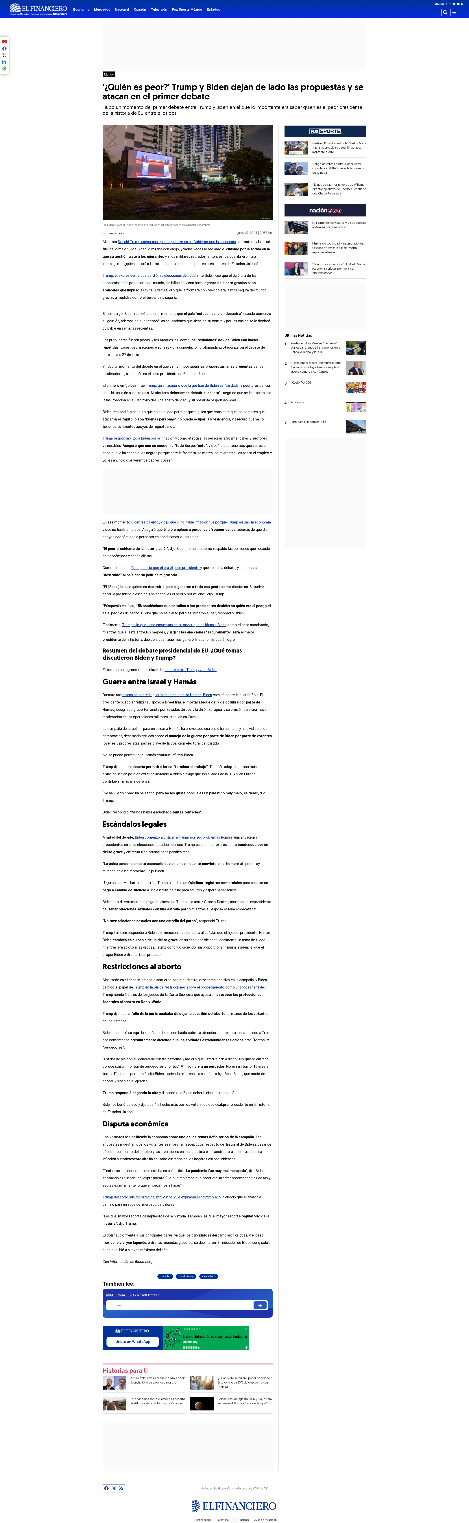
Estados (213, 9)
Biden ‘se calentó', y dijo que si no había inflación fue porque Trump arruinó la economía (200, 522)
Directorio (223, 1520)
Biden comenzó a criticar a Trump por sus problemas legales (183, 837)
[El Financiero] (39, 9)
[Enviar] (260, 1305)
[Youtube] (459, 3)
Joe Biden (165, 1276)
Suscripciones (241, 1520)
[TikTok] (463, 3)
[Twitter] (451, 3)
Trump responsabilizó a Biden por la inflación (138, 438)
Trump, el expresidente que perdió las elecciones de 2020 (149, 275)
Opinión (140, 9)
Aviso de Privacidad (265, 1520)
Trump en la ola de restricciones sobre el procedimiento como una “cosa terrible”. (199, 987)
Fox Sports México (187, 9)
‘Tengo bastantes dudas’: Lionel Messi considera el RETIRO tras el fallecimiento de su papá (338, 168)
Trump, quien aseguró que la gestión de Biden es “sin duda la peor (198, 385)
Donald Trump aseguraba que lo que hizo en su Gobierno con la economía (177, 242)
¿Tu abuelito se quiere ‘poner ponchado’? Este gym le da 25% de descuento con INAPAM (245, 1383)
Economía (81, 9)
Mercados (102, 9)
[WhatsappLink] (176, 1338)
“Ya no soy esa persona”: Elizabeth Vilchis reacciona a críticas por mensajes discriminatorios (338, 269)
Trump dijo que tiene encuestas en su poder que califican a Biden (174, 625)
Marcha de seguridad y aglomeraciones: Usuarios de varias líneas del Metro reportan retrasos (338, 248)
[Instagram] (455, 3)
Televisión (159, 9)
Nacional (122, 9)
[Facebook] (447, 3)
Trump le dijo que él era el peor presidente (165, 567)
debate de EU (208, 1276)
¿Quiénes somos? (203, 1520)
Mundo (109, 74)
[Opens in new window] (296, 148)
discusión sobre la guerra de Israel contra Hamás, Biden (167, 695)
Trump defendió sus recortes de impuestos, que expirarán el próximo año (162, 1197)
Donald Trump (186, 1276)
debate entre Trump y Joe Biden (191, 670)
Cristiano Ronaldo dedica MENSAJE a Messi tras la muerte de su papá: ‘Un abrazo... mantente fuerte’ (339, 148)
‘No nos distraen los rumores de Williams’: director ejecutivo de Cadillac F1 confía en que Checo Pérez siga (339, 189)
